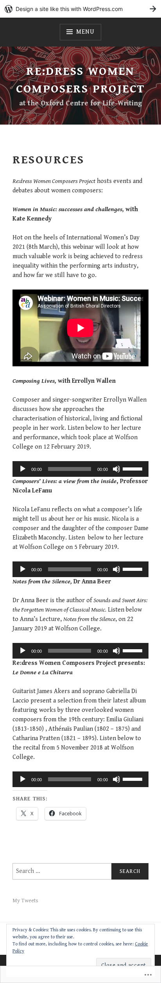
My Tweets (25, 900)
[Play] (23, 469)
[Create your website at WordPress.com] (80, 9)
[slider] (134, 468)
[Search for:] (80, 871)
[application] (80, 469)
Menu (85, 32)
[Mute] (116, 469)
